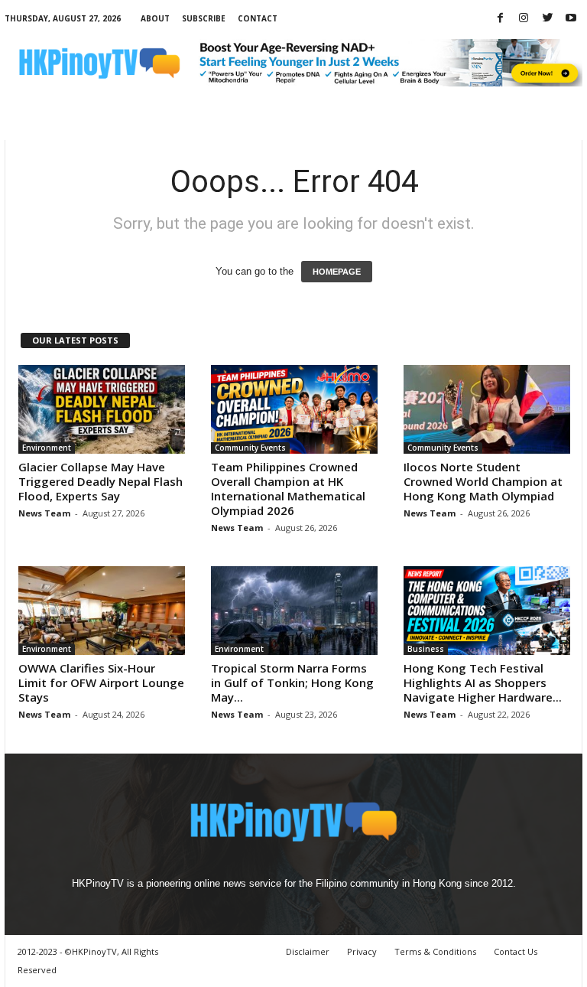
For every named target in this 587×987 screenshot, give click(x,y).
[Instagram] (523, 19)
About (155, 18)
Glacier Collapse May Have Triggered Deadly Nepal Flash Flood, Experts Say (100, 481)
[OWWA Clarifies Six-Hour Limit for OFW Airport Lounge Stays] (101, 610)
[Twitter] (547, 19)
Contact (257, 18)
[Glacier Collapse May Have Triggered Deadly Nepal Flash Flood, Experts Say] (101, 409)
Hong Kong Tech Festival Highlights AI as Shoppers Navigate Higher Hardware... (483, 682)
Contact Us (515, 951)
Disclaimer (307, 951)
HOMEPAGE (337, 271)
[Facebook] (500, 19)
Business (425, 648)
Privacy (362, 951)
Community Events (250, 447)
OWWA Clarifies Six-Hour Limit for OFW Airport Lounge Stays (101, 682)
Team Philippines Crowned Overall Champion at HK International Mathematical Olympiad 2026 (288, 488)
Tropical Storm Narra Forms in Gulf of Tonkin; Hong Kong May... (292, 682)
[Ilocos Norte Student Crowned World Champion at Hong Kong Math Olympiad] (487, 409)
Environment (46, 447)
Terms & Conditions (435, 951)
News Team (44, 513)
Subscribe (203, 18)
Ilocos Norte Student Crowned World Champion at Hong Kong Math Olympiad (483, 481)
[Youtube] (571, 19)
